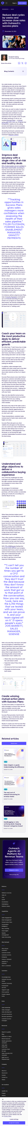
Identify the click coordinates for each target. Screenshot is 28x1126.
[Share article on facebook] (25, 63)
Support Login (5, 990)
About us (4, 1070)
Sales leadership (6, 1007)
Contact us (4, 1077)
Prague (3, 1093)
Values (3, 1079)
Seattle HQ (4, 1091)
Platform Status (6, 906)
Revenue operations (7, 1016)
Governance (5, 902)
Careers (4, 1075)
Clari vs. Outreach (6, 965)
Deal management (6, 920)
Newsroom (4, 1073)
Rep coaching (5, 928)
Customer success (6, 955)
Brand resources (6, 1038)
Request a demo (13, 134)
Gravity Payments (11, 297)
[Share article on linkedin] (19, 63)
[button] (6, 3)
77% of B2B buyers (10, 546)
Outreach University (7, 983)
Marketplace (5, 904)
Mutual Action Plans (7, 922)
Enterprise (4, 957)
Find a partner (5, 992)
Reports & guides (6, 1032)
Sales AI (4, 895)
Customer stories (6, 952)
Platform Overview (6, 893)
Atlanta (4, 1095)
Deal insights (5, 930)
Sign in (14, 3)
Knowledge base (6, 977)
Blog (3, 1034)
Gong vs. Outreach (6, 959)
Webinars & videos (7, 1036)
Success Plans (11, 120)
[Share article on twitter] (22, 63)
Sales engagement (6, 917)
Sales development (7, 1012)
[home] (2, 3)
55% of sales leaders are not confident (13, 166)
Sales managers (6, 1010)
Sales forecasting (6, 937)
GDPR (3, 899)
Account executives (7, 1014)
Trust (3, 897)
